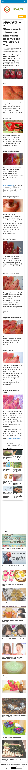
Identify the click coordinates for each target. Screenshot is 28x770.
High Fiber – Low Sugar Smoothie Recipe (11, 737)
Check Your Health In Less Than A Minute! (7, 469)
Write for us (22, 16)
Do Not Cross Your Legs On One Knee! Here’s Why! (17, 458)
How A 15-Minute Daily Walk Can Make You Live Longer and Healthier (7, 495)
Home (6, 21)
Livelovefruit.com (8, 185)
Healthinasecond (16, 48)
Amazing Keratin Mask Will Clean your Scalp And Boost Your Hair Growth (13, 639)
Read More (19, 768)
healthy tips (17, 51)
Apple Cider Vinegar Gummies (9, 602)
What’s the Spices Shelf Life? (13, 445)
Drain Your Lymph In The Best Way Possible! (17, 483)
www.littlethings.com (14, 438)
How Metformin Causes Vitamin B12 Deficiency (17, 470)
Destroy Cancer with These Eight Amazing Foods (13, 442)
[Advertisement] (14, 515)
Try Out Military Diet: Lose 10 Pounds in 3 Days (12, 548)
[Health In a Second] (14, 9)
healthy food (12, 21)
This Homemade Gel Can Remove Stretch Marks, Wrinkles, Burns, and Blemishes (13, 676)
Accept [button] (13, 768)
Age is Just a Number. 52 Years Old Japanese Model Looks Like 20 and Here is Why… (12, 658)
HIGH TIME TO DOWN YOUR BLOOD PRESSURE (13, 695)
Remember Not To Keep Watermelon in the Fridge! (7, 459)
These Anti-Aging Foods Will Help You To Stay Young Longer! (17, 495)
